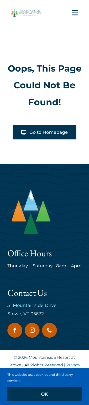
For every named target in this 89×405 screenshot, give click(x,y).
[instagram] (32, 330)
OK (44, 394)
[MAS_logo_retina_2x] (25, 10)
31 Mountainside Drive (32, 305)
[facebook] (14, 330)
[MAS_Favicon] (30, 191)
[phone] (49, 330)
